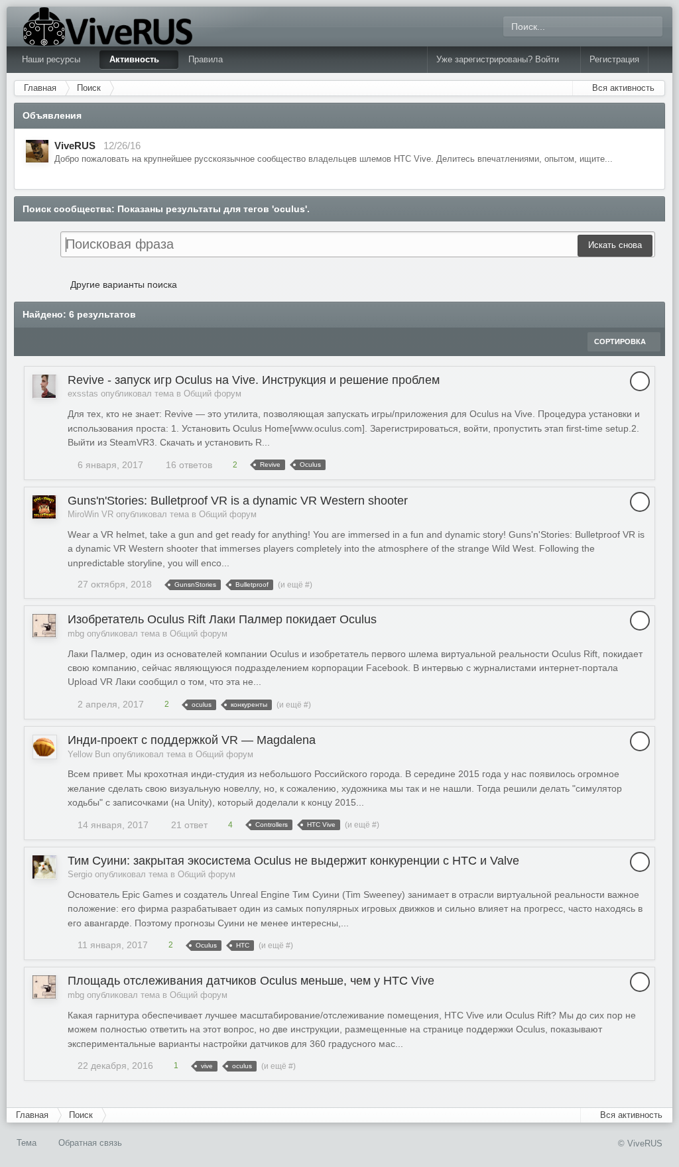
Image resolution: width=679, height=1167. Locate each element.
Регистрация (614, 59)
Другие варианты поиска (122, 284)
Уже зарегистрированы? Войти (500, 59)
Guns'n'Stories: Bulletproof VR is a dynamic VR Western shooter (238, 500)
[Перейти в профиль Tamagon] (37, 151)
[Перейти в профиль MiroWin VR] (44, 507)
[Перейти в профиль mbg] (44, 625)
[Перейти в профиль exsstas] (44, 386)
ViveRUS (74, 145)
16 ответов (187, 465)
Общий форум (212, 394)
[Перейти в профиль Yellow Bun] (44, 746)
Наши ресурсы (52, 59)
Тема (28, 1143)
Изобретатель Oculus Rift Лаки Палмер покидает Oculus (222, 619)
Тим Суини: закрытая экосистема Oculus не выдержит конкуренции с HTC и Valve (293, 860)
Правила (205, 59)
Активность (135, 59)
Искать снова (615, 245)
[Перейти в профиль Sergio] (44, 867)
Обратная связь (90, 1143)
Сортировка (621, 341)
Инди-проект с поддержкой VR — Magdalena (192, 740)
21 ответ (188, 825)
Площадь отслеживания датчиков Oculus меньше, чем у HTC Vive (251, 980)
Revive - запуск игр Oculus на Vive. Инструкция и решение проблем (254, 380)
